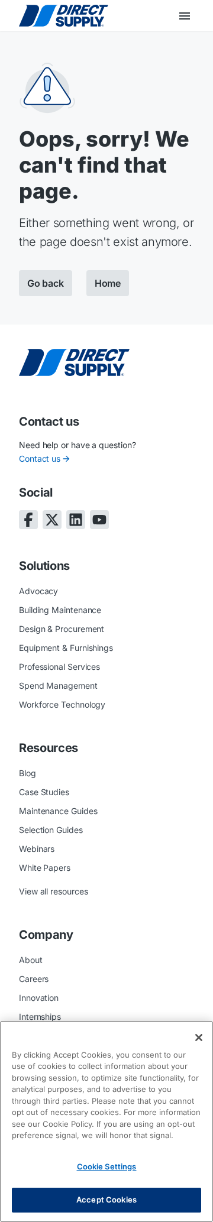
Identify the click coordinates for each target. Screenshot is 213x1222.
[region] (106, 1121)
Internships (40, 1017)
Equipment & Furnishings (66, 648)
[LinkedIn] (76, 520)
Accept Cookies (106, 1199)
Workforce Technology (62, 704)
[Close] (199, 1038)
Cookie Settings (107, 1166)
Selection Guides (51, 830)
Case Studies (44, 792)
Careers (34, 979)
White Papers (44, 868)
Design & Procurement (61, 629)
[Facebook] (28, 520)
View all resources (53, 891)
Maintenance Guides (58, 811)
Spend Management (58, 685)
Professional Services (59, 667)
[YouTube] (99, 520)
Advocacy (38, 591)
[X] (52, 520)
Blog (27, 773)
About (31, 960)
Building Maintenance (60, 610)
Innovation (39, 998)
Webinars (36, 849)
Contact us (39, 458)
